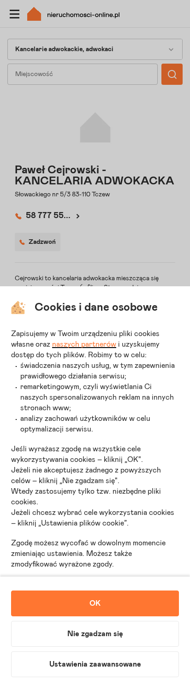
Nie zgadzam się (95, 634)
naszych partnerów (84, 344)
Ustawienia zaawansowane (95, 664)
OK (95, 603)
